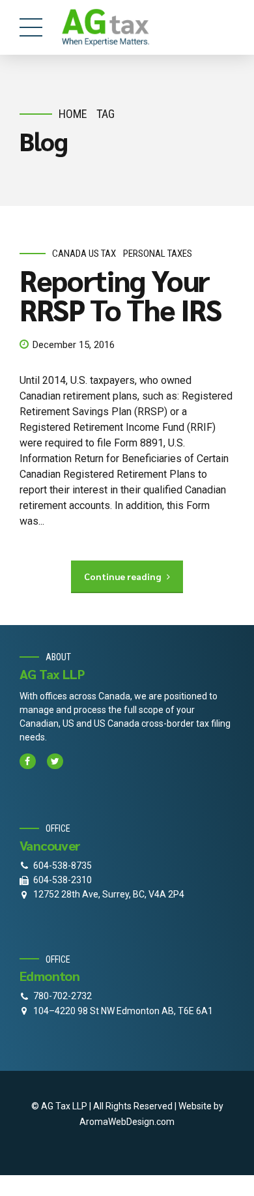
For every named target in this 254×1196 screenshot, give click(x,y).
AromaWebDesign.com (127, 1121)
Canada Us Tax (84, 253)
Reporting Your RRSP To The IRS (120, 294)
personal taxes (157, 253)
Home (73, 114)
